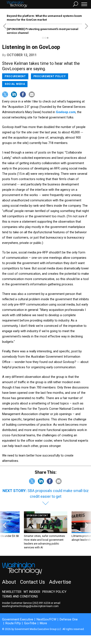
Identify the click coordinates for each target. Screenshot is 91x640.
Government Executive (17, 619)
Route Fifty (13, 623)
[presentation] (4, 530)
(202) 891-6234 (41, 603)
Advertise (60, 582)
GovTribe (30, 623)
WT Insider (31, 592)
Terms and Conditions (20, 596)
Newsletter (11, 592)
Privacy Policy (54, 592)
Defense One (69, 619)
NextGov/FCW (46, 619)
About (9, 582)
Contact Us (32, 582)
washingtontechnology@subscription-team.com (30, 606)
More (43, 623)
